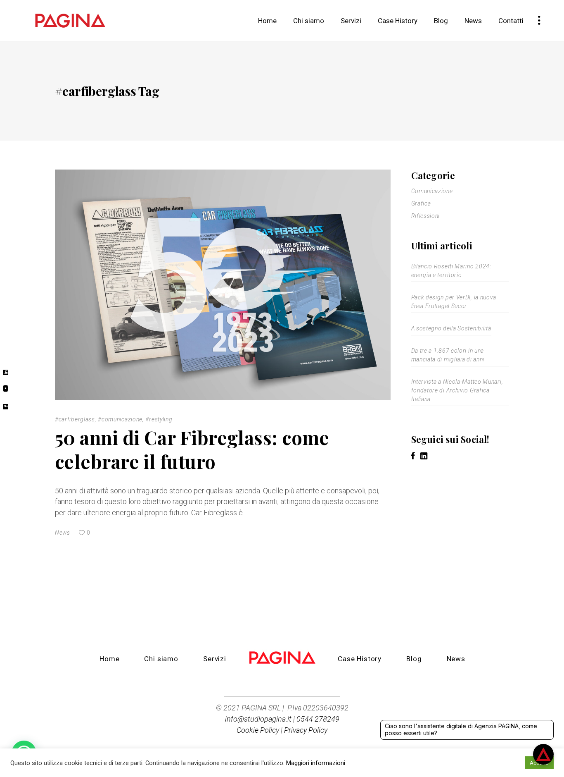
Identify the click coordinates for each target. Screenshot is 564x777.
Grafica (421, 203)
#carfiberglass (75, 419)
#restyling (158, 419)
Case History (360, 659)
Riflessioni (425, 216)
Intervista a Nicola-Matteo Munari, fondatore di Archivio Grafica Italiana (457, 390)
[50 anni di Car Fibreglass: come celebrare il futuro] (223, 285)
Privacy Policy (305, 730)
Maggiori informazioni (315, 763)
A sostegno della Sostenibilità (451, 328)
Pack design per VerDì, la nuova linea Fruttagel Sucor (454, 301)
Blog (414, 659)
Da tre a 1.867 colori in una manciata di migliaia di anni (448, 355)
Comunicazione (432, 191)
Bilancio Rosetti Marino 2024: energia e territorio (451, 270)
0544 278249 (317, 719)
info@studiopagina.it (258, 719)
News (62, 532)
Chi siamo (161, 659)
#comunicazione (120, 419)
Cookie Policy (258, 730)
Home (109, 659)
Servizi (214, 659)
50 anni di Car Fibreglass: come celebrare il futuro (192, 449)
